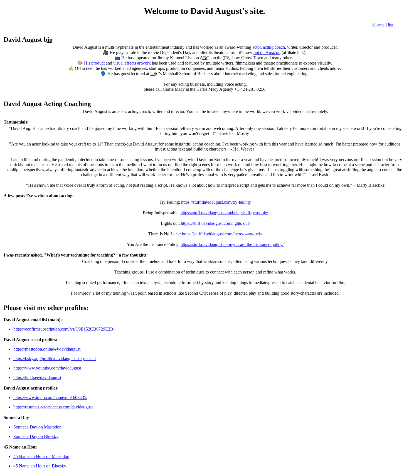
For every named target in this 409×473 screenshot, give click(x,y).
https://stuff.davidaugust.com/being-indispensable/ (224, 212)
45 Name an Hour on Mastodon (41, 456)
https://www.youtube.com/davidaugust (47, 368)
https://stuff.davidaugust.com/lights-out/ (215, 223)
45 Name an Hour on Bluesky (39, 466)
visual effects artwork (132, 63)
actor (256, 47)
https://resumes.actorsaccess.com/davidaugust (53, 407)
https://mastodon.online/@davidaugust (46, 349)
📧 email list (382, 25)
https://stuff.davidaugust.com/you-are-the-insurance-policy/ (232, 244)
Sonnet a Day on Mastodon (37, 427)
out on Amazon (266, 52)
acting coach (274, 47)
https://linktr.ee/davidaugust (37, 377)
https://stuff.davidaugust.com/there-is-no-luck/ (222, 233)
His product (94, 63)
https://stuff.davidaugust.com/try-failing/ (216, 202)
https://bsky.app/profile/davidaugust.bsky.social (54, 358)
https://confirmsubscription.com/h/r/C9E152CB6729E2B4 (64, 329)
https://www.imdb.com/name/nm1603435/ (50, 397)
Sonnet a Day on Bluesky (35, 436)
